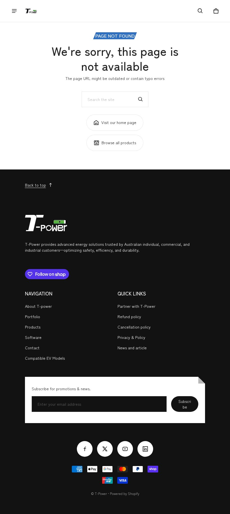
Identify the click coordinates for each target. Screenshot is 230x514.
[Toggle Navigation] (14, 11)
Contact (32, 347)
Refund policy (129, 316)
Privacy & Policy (131, 337)
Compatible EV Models (45, 358)
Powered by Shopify (124, 493)
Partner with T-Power (136, 306)
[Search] (140, 99)
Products (32, 327)
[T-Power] (31, 11)
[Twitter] (105, 449)
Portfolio (32, 316)
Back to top (35, 185)
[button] (200, 11)
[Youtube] (125, 449)
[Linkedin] (145, 449)
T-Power (101, 493)
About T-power (38, 306)
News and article (132, 347)
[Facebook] (85, 449)
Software (33, 337)
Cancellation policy (134, 327)
